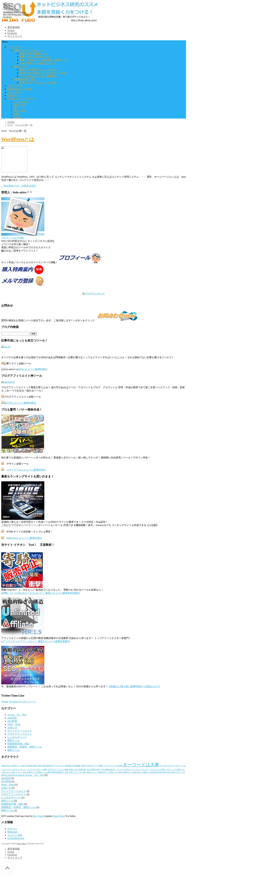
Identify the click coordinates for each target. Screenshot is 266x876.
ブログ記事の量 (80, 769)
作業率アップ (32, 772)
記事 (168, 772)
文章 (66, 772)
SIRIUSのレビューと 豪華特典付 (24, 538)
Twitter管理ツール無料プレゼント (38, 63)
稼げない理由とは (143, 772)
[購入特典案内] (22, 274)
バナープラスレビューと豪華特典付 (26, 470)
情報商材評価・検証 (25, 79)
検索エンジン (92, 772)
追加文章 (21, 775)
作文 (24, 772)
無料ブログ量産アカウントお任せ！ (39, 69)
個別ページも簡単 (44, 772)
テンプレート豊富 (40, 769)
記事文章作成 (12, 775)
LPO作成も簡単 (31, 766)
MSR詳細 (68, 766)
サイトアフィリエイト (19, 730)
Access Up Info (16, 714)
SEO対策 (12, 721)
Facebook (12, 33)
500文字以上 (6, 766)
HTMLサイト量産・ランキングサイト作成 (43, 73)
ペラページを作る (123, 769)
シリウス (29, 769)
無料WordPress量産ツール (33, 53)
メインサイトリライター (139, 769)
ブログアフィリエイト (19, 734)
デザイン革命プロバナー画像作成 (38, 76)
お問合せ (12, 95)
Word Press (13, 724)
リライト (18, 772)
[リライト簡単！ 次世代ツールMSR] (5, 346)
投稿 (12, 832)
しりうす (106, 766)
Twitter (10, 30)
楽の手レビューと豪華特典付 (20, 403)
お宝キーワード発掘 (94, 766)
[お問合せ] (117, 320)
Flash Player (59, 816)
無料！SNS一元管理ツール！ (35, 56)
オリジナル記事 (116, 766)
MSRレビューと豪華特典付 (32, 369)
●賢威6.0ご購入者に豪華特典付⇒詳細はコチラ (134, 686)
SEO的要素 (76, 766)
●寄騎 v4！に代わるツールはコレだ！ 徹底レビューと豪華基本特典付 (40, 593)
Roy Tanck (38, 816)
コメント (14, 835)
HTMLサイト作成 (18, 766)
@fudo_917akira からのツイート (18, 701)
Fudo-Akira (21, 843)
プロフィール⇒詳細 (12, 237)
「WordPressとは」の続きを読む (18, 185)
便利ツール (20, 66)
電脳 (16, 114)
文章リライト (74, 772)
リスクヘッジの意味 (173, 769)
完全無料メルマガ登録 (19, 89)
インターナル (21, 102)
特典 (120, 772)
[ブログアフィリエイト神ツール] (8, 382)
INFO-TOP (19, 105)
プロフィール (14, 86)
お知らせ (12, 727)
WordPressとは (17, 139)
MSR (39, 766)
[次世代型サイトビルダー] (22, 519)
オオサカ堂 (20, 110)
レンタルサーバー (17, 737)
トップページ (14, 47)
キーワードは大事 (141, 764)
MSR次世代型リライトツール (53, 766)
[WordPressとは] (14, 171)
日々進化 (82, 772)
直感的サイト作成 (129, 772)
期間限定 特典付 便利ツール (24, 747)
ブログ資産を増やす (108, 769)
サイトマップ (14, 36)
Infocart (17, 117)
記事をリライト (177, 772)
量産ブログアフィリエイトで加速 (38, 82)
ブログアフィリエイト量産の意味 (60, 769)
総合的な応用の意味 (158, 772)
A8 (15, 108)
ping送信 (12, 718)
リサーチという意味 (157, 769)
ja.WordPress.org (15, 838)
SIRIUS (84, 766)
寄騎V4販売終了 (58, 772)
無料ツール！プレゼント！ (28, 50)
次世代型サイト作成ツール (108, 772)
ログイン (12, 828)
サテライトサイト (19, 769)
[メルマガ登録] (22, 285)
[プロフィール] (22, 235)
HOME (11, 122)
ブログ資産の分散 (93, 769)
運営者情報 (13, 27)
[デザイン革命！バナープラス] (22, 452)
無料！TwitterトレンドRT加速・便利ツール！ (44, 60)
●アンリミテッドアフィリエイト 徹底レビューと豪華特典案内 (35, 641)
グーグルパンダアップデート (171, 766)
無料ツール (13, 750)
